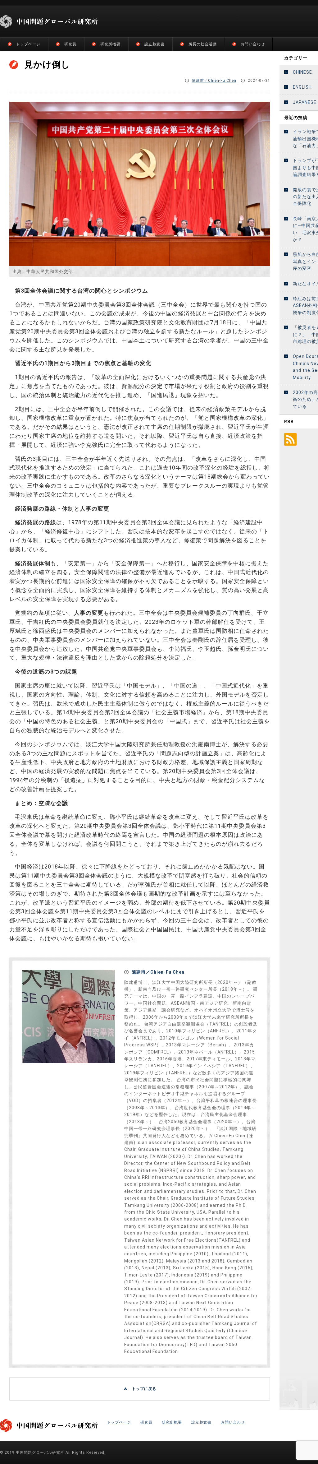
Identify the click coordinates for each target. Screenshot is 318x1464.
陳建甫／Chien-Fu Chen (214, 80)
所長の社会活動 (203, 44)
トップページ (28, 44)
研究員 (70, 44)
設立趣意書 (154, 44)
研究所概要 (110, 44)
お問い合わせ (253, 44)
